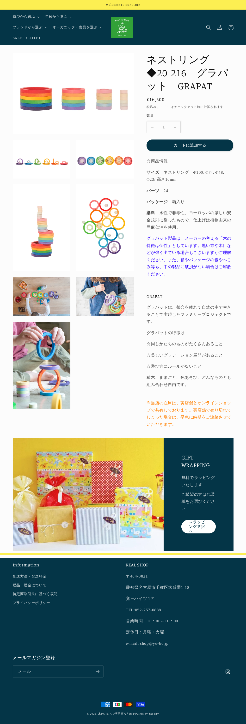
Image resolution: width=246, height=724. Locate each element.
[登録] (97, 671)
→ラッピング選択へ (197, 526)
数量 (150, 115)
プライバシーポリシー (31, 603)
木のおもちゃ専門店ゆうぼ (115, 713)
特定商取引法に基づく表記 (35, 594)
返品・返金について (30, 585)
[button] (26, 17)
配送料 (166, 107)
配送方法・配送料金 (30, 576)
